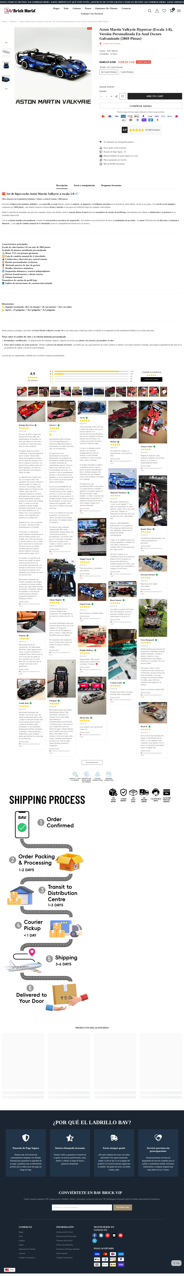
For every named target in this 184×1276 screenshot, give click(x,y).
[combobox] (9, 1270)
